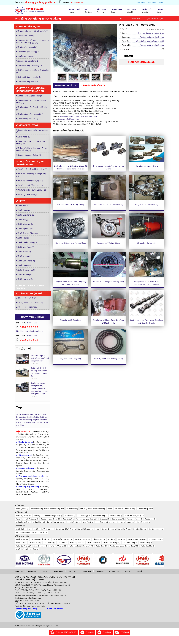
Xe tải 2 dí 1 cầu (109, 529)
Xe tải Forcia (24, 251)
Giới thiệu (141, 2)
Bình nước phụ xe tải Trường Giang (108, 204)
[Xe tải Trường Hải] (142, 559)
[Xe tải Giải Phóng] (103, 559)
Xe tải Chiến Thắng (27, 242)
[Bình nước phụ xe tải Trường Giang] (108, 187)
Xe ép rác (104, 519)
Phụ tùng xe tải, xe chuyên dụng (148, 19)
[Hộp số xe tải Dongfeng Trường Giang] (70, 226)
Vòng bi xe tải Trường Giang (146, 204)
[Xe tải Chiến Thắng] (44, 559)
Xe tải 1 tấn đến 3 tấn (43, 529)
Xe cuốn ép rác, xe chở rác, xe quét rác (32, 131)
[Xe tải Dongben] (123, 559)
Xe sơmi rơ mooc (134, 519)
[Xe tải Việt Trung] (64, 559)
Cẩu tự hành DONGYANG (30, 303)
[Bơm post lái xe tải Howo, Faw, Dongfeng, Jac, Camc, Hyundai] (146, 264)
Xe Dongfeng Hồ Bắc (40, 539)
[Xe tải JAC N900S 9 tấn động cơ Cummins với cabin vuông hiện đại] (22, 372)
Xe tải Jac (22, 206)
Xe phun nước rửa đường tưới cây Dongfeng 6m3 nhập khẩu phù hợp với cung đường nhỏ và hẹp (39, 388)
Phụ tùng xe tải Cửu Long (30, 185)
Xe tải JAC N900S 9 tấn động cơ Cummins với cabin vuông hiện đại (39, 372)
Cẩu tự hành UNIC (26, 298)
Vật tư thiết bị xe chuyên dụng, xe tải (150, 41)
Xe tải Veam (24, 256)
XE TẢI (111, 539)
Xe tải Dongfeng (25, 215)
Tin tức (128, 571)
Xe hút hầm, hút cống (42, 522)
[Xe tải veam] (83, 559)
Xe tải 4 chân (139, 529)
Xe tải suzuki (75, 546)
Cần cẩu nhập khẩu (31, 293)
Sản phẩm (72, 571)
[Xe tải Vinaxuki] (24, 559)
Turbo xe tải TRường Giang (108, 243)
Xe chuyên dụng (29, 26)
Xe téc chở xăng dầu (133, 515)
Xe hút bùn (59, 522)
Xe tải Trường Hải (26, 270)
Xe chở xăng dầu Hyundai (30, 114)
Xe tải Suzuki (24, 274)
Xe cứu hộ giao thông (28, 52)
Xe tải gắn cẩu (73, 522)
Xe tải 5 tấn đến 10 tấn (88, 529)
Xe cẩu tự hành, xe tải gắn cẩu (32, 31)
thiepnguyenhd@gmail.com (40, 2)
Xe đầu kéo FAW (25, 56)
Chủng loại (86, 571)
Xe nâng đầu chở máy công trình (48, 515)
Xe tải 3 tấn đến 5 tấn (66, 529)
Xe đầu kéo (150, 519)
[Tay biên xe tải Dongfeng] (70, 341)
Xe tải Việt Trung (25, 247)
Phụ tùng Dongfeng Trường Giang (31, 175)
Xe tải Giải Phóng (26, 261)
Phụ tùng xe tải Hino (27, 194)
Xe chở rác (23, 137)
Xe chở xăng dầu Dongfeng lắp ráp (31, 108)
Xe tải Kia (22, 219)
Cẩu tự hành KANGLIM (28, 307)
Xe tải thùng (83, 515)
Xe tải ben (69, 515)
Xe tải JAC (88, 546)
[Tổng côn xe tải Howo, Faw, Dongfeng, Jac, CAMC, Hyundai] (70, 264)
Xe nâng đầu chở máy (62, 539)
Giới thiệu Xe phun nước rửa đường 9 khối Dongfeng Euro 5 (40, 358)
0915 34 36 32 (23, 601)
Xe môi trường (28, 125)
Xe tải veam (146, 542)
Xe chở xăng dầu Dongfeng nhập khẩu (31, 101)
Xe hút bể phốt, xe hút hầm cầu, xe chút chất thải (31, 149)
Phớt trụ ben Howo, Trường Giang (108, 359)
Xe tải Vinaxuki (25, 224)
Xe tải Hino (23, 238)
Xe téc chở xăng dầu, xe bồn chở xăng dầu (31, 89)
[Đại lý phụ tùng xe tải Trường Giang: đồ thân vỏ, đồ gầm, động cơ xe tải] (70, 149)
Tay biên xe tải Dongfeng (70, 359)
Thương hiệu (114, 571)
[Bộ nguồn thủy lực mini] (146, 226)
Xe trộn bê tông (100, 515)
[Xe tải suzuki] (162, 559)
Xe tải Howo (23, 210)
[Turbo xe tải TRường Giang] (108, 226)
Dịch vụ (45, 571)
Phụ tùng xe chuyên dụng (30, 181)
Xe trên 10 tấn (156, 529)
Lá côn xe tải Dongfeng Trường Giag (108, 281)
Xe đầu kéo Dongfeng (27, 61)
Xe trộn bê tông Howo (27, 81)
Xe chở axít (88, 522)
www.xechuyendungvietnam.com (54, 595)
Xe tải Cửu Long (155, 539)
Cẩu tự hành (118, 519)
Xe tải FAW (21, 542)
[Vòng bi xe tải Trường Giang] (146, 187)
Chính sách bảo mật (55, 609)
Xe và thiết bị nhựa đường (30, 287)
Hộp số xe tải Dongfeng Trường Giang (70, 243)
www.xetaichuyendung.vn (69, 116)
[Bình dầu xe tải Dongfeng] (70, 303)
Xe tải (22, 201)
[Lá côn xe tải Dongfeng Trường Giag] (108, 264)
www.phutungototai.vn (89, 116)
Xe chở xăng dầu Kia (27, 119)
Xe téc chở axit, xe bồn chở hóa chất (32, 71)
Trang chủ (124, 19)
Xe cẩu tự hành (23, 515)
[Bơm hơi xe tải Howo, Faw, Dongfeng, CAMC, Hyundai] (108, 303)
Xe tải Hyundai (25, 229)
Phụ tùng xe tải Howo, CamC (31, 190)
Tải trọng (100, 571)
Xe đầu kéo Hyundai (27, 47)
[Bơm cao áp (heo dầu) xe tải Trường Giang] (108, 149)
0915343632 (76, 2)
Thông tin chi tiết (64, 85)
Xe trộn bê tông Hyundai (28, 77)
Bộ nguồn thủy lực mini (146, 243)
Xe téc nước (116, 515)
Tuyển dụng (151, 2)
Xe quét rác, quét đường (29, 155)
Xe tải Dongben (25, 265)
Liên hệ (160, 2)
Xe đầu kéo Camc (26, 36)
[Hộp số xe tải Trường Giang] (146, 149)
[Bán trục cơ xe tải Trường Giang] (70, 187)
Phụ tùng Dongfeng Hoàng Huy (32, 169)
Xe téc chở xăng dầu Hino (29, 96)
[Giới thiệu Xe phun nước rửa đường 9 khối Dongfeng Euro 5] (22, 359)
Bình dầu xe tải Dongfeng (70, 320)
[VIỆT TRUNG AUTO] (29, 10)
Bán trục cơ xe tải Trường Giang (70, 204)
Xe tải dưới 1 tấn (23, 529)
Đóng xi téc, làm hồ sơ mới (138, 522)
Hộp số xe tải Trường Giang (146, 166)
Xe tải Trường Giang (27, 233)
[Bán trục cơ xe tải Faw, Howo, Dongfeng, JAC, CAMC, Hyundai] (146, 303)
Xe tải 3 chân (124, 529)
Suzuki (121, 539)
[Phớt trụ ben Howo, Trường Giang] (108, 341)
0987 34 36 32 (36, 601)
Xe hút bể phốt (23, 522)
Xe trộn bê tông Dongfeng (29, 65)
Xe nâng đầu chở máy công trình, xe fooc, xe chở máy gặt (32, 41)
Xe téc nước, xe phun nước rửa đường (30, 142)
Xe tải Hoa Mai (24, 279)
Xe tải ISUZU (35, 542)
